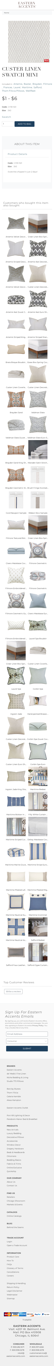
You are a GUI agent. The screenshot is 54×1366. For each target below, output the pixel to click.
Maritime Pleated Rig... (38, 890)
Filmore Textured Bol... (16, 538)
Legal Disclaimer (14, 1291)
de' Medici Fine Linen (16, 1073)
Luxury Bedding (14, 1133)
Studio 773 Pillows (15, 1081)
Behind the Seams (15, 1227)
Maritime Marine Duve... (16, 865)
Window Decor (14, 1145)
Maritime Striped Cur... (16, 839)
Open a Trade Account (17, 1245)
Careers (10, 1276)
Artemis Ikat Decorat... (38, 262)
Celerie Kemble (14, 1096)
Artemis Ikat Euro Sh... (38, 312)
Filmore (47, 84)
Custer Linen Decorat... (38, 287)
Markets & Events (15, 1204)
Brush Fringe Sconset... (37, 488)
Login (9, 1241)
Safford (38, 87)
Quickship (11, 1171)
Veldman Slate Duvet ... (16, 438)
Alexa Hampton (14, 1100)
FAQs (9, 1264)
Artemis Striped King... (16, 337)
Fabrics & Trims (14, 1164)
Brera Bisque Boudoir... (16, 362)
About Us (11, 1182)
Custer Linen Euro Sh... (16, 764)
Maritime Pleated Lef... (16, 890)
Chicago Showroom (16, 1201)
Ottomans (11, 1156)
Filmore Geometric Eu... (16, 613)
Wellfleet (31, 90)
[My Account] (46, 5)
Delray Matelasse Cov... (38, 839)
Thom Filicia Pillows (13, 90)
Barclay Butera (13, 1089)
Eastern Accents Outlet (17, 1108)
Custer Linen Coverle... (16, 387)
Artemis (18, 84)
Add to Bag (24, 124)
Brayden (37, 84)
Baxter (27, 84)
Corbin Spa (38, 689)
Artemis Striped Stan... (38, 337)
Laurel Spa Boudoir (38, 638)
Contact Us (12, 1185)
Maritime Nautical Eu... (16, 915)
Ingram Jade (16, 714)
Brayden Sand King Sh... (16, 463)
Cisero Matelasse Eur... (38, 613)
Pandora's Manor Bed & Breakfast (22, 1119)
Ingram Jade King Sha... (16, 789)
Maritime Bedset (38, 789)
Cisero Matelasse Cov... (16, 563)
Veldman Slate (38, 412)
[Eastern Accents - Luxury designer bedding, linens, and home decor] (27, 4)
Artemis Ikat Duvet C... (16, 312)
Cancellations (13, 1272)
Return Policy (13, 1287)
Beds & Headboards (16, 1152)
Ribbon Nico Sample (38, 513)
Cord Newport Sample (16, 513)
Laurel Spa (16, 689)
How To (10, 1260)
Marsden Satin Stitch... (38, 463)
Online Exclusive (14, 1167)
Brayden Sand (16, 412)
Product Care (13, 1257)
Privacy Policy (38, 1025)
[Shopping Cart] (49, 5)
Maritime (27, 87)
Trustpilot (27, 1320)
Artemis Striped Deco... (16, 262)
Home (6, 13)
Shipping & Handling (16, 1283)
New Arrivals (12, 1129)
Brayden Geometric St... (16, 488)
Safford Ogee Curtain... (38, 965)
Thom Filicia (12, 1092)
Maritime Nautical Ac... (16, 940)
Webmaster (12, 1295)
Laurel (17, 87)
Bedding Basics (14, 1160)
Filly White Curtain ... (37, 814)
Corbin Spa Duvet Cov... (38, 739)
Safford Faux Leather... (16, 965)
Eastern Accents (14, 1070)
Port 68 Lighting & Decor (18, 1115)
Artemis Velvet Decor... (16, 237)
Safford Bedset (38, 940)
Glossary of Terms (15, 1268)
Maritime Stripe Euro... (38, 865)
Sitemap (11, 1298)
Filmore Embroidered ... (16, 588)
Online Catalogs (14, 1216)
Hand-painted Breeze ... (37, 714)
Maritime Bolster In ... (16, 814)
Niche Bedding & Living (17, 1077)
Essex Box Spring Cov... (37, 362)
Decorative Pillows (15, 1137)
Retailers (11, 1197)
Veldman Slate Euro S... (37, 438)
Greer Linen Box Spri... (38, 237)
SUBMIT (27, 1048)
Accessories (12, 1141)
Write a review (13, 991)
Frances (7, 87)
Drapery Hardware (15, 1148)
